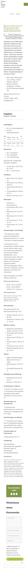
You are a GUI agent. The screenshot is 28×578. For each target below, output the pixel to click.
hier (18, 238)
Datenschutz (13, 567)
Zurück (12, 14)
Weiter (18, 14)
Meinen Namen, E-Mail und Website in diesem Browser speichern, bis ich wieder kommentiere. (13, 551)
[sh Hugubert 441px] (13, 26)
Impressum (5, 567)
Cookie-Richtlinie (22, 567)
